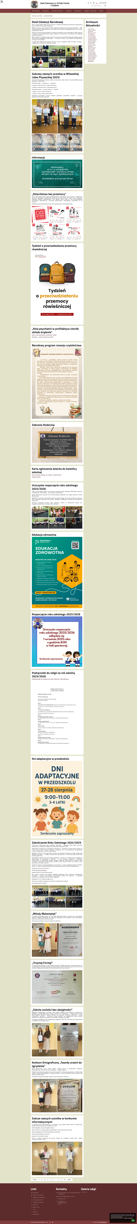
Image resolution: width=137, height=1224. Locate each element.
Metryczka (35, 1204)
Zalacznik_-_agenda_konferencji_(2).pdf (42, 337)
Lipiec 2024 (91, 60)
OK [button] (133, 1220)
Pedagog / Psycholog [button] (90, 10)
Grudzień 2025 (92, 37)
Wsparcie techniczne (38, 1195)
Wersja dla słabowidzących (38, 1222)
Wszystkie (90, 61)
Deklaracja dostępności (39, 1197)
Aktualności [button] (45, 10)
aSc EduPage (103, 1222)
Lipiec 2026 (91, 29)
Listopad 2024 (92, 54)
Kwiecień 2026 (92, 33)
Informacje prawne (38, 1200)
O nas (34, 1209)
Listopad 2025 (91, 38)
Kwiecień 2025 (91, 48)
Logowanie (102, 3)
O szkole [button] (68, 10)
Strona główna (37, 16)
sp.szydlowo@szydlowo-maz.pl (66, 1196)
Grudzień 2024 (92, 53)
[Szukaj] (105, 5)
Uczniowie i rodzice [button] (56, 10)
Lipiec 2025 (91, 44)
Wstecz (35, 1179)
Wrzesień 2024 (92, 57)
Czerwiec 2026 (92, 30)
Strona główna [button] (36, 10)
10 (64, 1179)
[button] (93, 3)
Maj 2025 (90, 46)
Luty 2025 (90, 50)
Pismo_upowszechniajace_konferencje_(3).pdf (44, 335)
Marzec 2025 (91, 49)
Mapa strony (36, 1207)
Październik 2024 (92, 56)
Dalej (69, 1179)
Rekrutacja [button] (77, 10)
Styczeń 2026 (91, 35)
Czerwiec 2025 (92, 45)
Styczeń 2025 (91, 52)
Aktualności (48, 16)
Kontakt (35, 1212)
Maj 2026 (90, 31)
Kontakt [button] (101, 10)
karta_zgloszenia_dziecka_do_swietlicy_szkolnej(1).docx (46, 475)
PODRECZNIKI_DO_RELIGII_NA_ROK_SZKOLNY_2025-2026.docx (50, 679)
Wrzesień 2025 (92, 41)
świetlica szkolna (36, 477)
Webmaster (36, 1192)
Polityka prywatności (38, 1202)
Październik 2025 (92, 39)
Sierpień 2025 (91, 42)
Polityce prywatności (128, 1218)
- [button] (91, 3)
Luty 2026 (90, 34)
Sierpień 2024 (91, 58)
